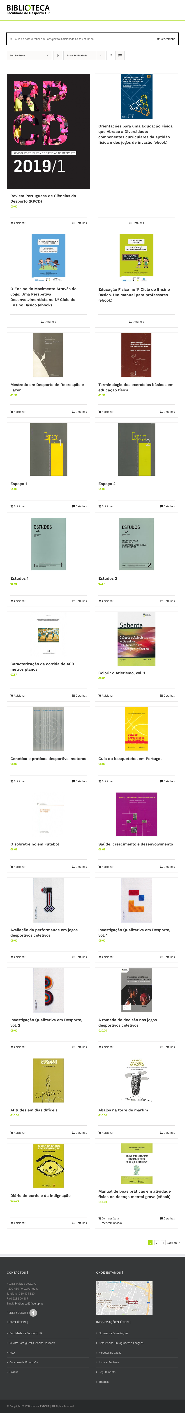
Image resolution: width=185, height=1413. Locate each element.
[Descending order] (57, 55)
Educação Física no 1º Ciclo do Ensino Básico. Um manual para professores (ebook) (134, 294)
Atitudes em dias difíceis (34, 1110)
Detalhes (81, 223)
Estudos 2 (107, 578)
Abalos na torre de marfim (123, 1110)
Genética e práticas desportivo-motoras (48, 758)
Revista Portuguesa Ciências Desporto (32, 1343)
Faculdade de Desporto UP (25, 1333)
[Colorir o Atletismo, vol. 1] (136, 639)
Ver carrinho (168, 39)
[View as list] (120, 55)
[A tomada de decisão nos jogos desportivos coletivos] (136, 990)
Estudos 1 (19, 578)
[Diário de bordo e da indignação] (48, 1166)
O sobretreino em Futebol (34, 844)
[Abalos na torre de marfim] (136, 1080)
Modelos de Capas (110, 1353)
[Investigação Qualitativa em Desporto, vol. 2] (48, 990)
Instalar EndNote (109, 1362)
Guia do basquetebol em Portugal (130, 758)
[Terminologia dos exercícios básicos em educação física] (136, 355)
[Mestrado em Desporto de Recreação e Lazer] (48, 355)
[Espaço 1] (48, 450)
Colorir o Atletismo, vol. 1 (121, 673)
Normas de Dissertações (113, 1333)
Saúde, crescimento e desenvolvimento (135, 844)
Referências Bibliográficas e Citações (121, 1343)
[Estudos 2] (136, 544)
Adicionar (19, 223)
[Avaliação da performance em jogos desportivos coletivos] (48, 900)
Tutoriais (104, 1382)
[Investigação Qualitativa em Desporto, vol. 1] (136, 900)
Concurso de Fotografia (23, 1362)
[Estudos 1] (48, 544)
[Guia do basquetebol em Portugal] (136, 729)
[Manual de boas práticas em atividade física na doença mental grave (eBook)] (136, 1163)
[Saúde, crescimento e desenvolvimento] (136, 814)
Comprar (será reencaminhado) (112, 1221)
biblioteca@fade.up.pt (29, 1303)
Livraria (13, 1372)
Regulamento (107, 1372)
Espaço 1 (18, 483)
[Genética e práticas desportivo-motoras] (48, 729)
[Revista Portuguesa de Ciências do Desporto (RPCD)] (48, 131)
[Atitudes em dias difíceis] (48, 1080)
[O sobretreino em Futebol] (48, 814)
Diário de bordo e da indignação (40, 1195)
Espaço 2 (107, 483)
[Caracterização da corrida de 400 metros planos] (48, 634)
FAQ (12, 1353)
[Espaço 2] (136, 450)
